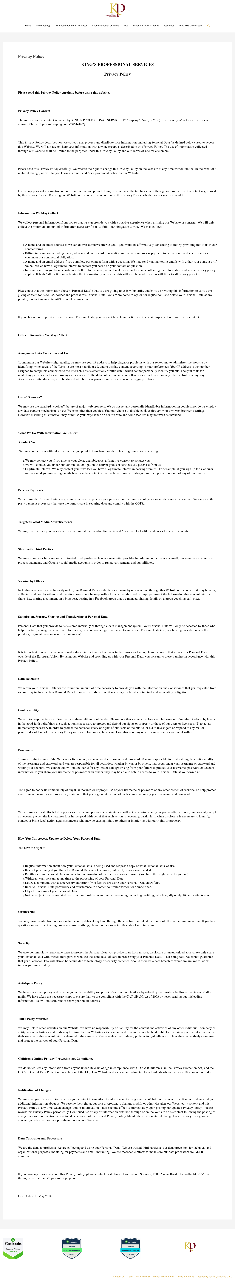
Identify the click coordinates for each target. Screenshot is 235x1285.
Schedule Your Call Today (146, 25)
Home (28, 25)
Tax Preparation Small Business (70, 25)
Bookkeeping (43, 25)
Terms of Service (185, 1276)
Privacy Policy (143, 1276)
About (130, 1276)
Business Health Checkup (105, 25)
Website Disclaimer (163, 1276)
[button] (208, 25)
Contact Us (118, 1276)
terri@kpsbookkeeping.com (59, 1178)
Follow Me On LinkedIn (190, 25)
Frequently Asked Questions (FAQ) (214, 1276)
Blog (126, 25)
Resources (168, 25)
